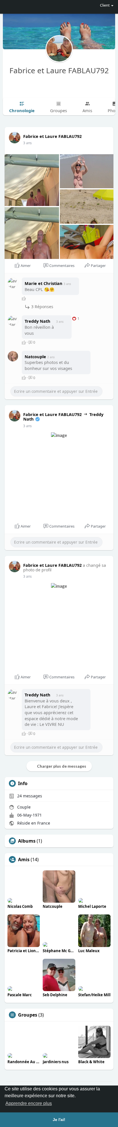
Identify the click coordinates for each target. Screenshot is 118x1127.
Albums (27, 841)
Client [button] (105, 5)
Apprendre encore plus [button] (28, 1103)
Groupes (27, 1015)
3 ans (27, 142)
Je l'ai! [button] (59, 1119)
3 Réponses (41, 306)
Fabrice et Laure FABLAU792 (59, 70)
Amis (24, 859)
